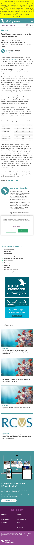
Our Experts (4, 522)
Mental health (8, 260)
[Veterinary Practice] (5, 210)
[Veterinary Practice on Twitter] (12, 510)
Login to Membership (8, 25)
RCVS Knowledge (9, 272)
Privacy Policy (20, 527)
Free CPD (3, 517)
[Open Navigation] (32, 21)
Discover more (8, 500)
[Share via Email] (17, 180)
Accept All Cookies (23, 230)
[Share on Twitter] (9, 180)
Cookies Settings (16, 226)
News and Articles (5, 519)
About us (19, 514)
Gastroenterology (9, 256)
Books (18, 522)
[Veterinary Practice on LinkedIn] (21, 510)
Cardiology (7, 251)
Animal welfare (9, 249)
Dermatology (8, 253)
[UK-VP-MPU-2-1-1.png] (17, 308)
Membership (4, 514)
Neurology (7, 263)
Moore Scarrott (14, 59)
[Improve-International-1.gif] (17, 287)
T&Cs (18, 525)
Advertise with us (21, 519)
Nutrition (7, 265)
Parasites (7, 267)
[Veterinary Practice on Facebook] (17, 510)
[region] (17, 225)
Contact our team (21, 517)
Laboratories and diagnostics (13, 258)
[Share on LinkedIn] (14, 180)
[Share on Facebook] (12, 180)
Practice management (11, 269)
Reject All (11, 230)
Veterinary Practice (14, 50)
